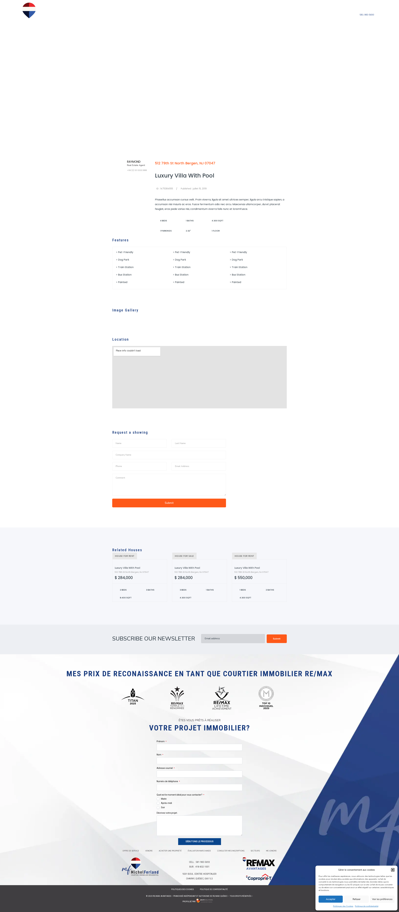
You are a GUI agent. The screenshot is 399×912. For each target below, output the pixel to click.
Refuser (357, 899)
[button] (392, 869)
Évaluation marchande (202, 14)
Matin (164, 799)
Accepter (330, 899)
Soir (163, 807)
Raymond (133, 161)
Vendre (148, 14)
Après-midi (166, 803)
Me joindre (281, 14)
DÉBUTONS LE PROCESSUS (200, 841)
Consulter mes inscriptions (239, 14)
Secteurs (266, 14)
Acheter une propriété (170, 14)
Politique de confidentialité (366, 906)
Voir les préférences (382, 899)
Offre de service (130, 14)
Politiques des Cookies (343, 906)
